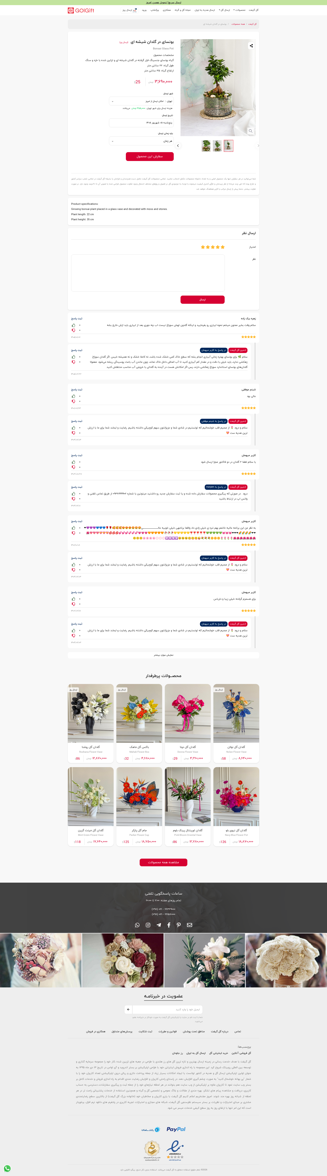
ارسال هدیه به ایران (205, 10)
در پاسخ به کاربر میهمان (213, 350)
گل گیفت (254, 10)
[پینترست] (178, 926)
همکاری (167, 10)
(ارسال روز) (123, 42)
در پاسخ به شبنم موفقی (213, 421)
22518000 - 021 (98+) (163, 914)
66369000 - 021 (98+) (163, 909)
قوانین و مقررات (167, 1031)
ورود (144, 10)
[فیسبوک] (169, 926)
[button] (239, 10)
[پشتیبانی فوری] (159, 926)
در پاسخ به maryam (216, 487)
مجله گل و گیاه (183, 10)
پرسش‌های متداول (121, 1031)
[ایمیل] (189, 926)
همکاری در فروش (95, 1031)
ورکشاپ (155, 10)
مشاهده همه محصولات (163, 862)
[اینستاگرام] (148, 926)
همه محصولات (238, 24)
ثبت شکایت (145, 1031)
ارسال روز (127, 10)
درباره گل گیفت (219, 1031)
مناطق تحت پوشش (194, 1031)
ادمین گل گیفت (238, 350)
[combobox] (141, 101)
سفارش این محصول (150, 156)
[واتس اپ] (137, 926)
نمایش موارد (163, 655)
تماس (238, 1031)
